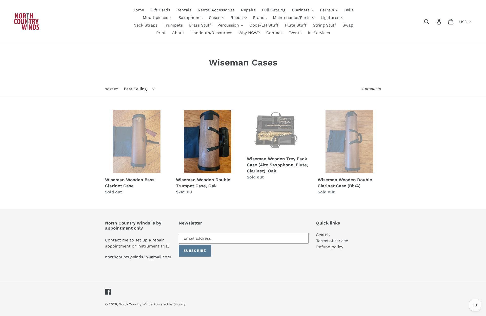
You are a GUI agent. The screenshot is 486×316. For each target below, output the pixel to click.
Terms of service (332, 240)
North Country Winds (135, 304)
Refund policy (329, 246)
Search (323, 234)
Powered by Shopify (170, 304)
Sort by (111, 89)
